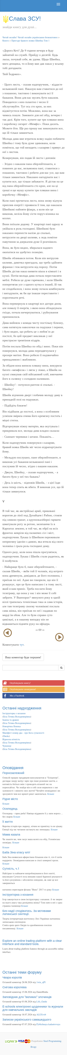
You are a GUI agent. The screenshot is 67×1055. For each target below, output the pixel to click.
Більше (50, 793)
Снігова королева (14, 987)
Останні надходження (21, 708)
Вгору (33, 1046)
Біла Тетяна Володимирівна (16, 716)
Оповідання (12, 767)
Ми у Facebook (17, 695)
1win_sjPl (41, 982)
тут (22, 644)
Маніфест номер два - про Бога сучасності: (23, 732)
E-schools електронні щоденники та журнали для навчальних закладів (32, 1008)
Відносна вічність (11, 739)
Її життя (7, 821)
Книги (5, 40)
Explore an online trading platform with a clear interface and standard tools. (32, 942)
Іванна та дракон (10, 719)
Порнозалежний (13, 773)
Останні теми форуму (22, 972)
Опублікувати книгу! (20, 682)
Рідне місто (10, 799)
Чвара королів (12, 977)
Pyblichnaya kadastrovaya (48, 1024)
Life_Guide (41, 1001)
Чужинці (6, 745)
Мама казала (11, 834)
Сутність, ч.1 (10, 868)
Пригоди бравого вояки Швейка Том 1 (30, 40)
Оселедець (10, 808)
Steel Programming (52, 1040)
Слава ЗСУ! (25, 18)
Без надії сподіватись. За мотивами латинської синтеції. (26, 912)
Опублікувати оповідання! (23, 689)
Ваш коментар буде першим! (23, 657)
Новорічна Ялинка (11, 726)
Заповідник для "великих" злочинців (27, 997)
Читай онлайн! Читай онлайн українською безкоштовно (30, 37)
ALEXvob (41, 1014)
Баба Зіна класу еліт (16, 852)
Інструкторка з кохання (13, 713)
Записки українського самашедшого (26, 1019)
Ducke (6, 736)
